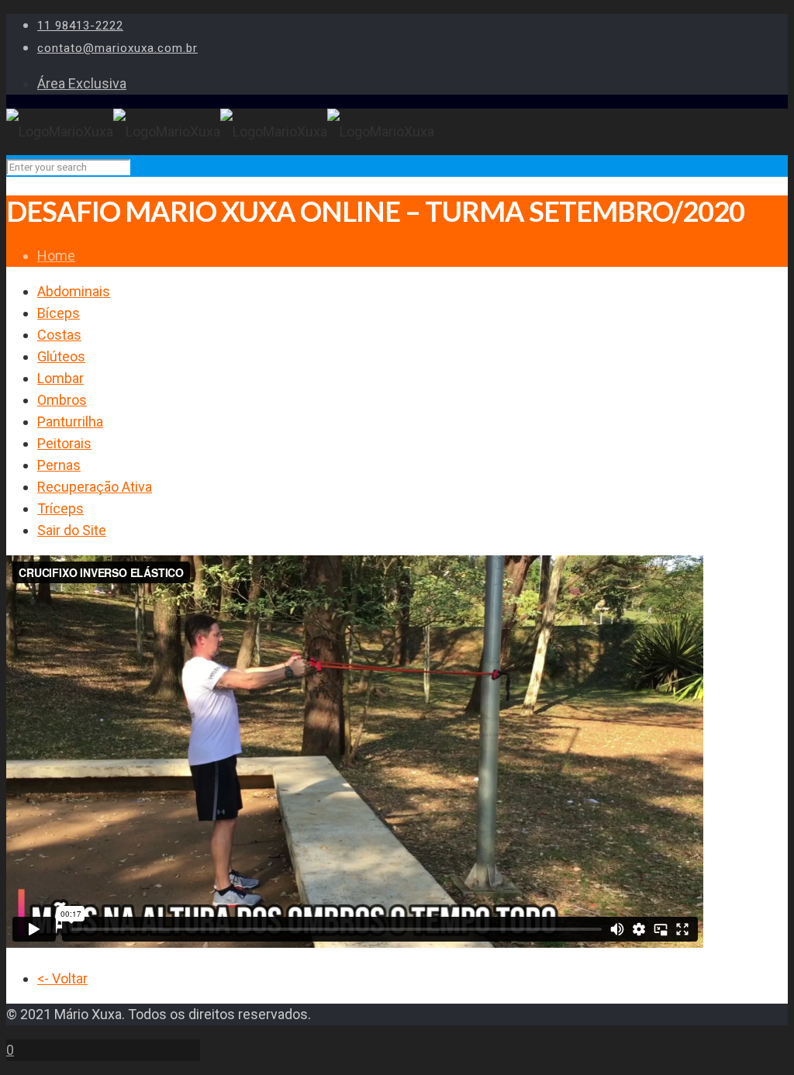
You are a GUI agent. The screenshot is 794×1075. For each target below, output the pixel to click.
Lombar (60, 378)
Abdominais (73, 291)
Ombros (62, 400)
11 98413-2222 (80, 26)
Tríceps (60, 508)
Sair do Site (71, 530)
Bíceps (58, 313)
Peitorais (64, 443)
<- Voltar (62, 978)
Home (56, 255)
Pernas (59, 465)
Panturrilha (70, 421)
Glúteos (61, 356)
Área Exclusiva (81, 83)
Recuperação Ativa (94, 487)
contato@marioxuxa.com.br (117, 48)
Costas (59, 335)
